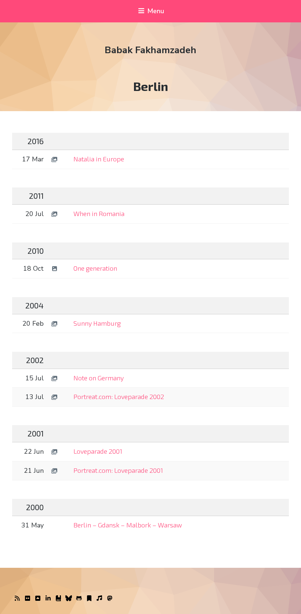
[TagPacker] (89, 599)
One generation (95, 268)
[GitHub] (79, 599)
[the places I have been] (38, 599)
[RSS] (17, 599)
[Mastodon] (110, 599)
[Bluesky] (69, 599)
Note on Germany (98, 378)
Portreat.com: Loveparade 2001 (118, 470)
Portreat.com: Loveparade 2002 (118, 396)
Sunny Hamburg (97, 323)
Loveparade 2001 (97, 451)
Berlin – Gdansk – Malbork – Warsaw (127, 525)
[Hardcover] (58, 599)
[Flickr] (27, 599)
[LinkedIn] (48, 599)
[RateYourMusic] (99, 599)
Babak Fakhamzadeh (150, 50)
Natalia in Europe (98, 159)
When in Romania (98, 213)
